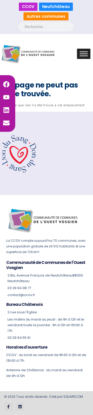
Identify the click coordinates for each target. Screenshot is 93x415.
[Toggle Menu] (84, 53)
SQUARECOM (73, 396)
